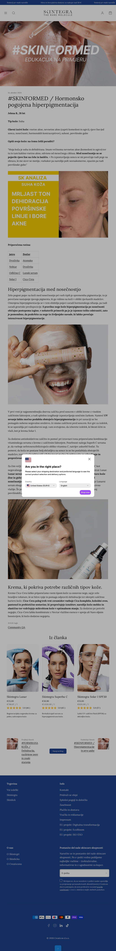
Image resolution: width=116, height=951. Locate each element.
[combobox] (38, 485)
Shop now (85, 492)
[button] (89, 460)
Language (63, 482)
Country (28, 482)
